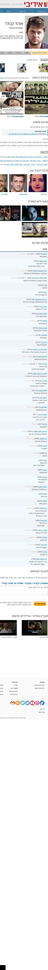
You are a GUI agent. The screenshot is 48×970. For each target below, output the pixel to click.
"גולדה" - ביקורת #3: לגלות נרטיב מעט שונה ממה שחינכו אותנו (27, 157)
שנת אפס (44, 520)
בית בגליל (44, 342)
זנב (46, 453)
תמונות (26, 53)
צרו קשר (42, 709)
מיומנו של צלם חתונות (40, 349)
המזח (45, 292)
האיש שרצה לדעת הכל (39, 278)
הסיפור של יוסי (42, 397)
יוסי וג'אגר (44, 544)
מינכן (45, 494)
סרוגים (45, 446)
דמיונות (44, 501)
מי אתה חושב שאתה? (40, 431)
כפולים (45, 364)
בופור (45, 460)
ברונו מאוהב (43, 508)
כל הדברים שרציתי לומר (39, 299)
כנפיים (45, 552)
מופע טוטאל (43, 261)
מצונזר (45, 470)
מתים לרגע (43, 381)
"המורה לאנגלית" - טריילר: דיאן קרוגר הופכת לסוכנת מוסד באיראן (27, 164)
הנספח (44, 321)
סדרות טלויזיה (14, 694)
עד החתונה (43, 438)
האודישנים (43, 407)
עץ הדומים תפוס (7, 38)
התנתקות (44, 254)
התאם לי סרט (14, 688)
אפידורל (44, 537)
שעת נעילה (43, 306)
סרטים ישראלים (13, 691)
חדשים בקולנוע (42, 12)
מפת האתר (41, 712)
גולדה (45, 285)
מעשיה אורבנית (42, 390)
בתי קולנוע (22, 12)
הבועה (45, 477)
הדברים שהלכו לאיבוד (40, 271)
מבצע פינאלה (42, 328)
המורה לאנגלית (42, 313)
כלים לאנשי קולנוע (39, 685)
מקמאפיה (44, 335)
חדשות (10, 53)
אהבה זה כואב (42, 530)
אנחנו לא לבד (42, 414)
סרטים (16, 685)
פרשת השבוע (42, 487)
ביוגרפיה (18, 53)
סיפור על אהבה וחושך (40, 373)
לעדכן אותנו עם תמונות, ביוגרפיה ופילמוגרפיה (23, 134)
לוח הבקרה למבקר (39, 688)
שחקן (21, 32)
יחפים (45, 424)
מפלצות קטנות (42, 356)
